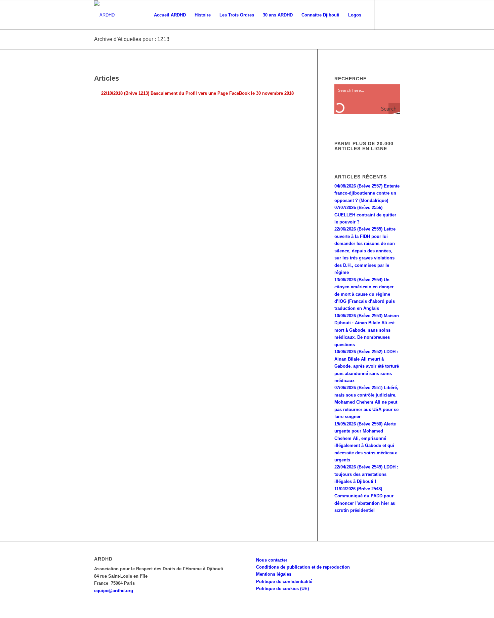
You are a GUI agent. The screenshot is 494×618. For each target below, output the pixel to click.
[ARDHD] (104, 15)
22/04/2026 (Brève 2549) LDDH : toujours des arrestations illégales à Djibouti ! (366, 474)
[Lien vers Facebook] (385, 15)
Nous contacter (271, 560)
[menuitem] (170, 15)
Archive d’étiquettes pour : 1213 (131, 39)
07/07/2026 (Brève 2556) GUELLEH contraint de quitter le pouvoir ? (365, 214)
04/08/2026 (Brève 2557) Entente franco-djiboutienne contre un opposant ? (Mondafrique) (367, 193)
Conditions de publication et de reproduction (303, 567)
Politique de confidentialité (284, 581)
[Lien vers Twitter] (395, 15)
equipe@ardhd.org (113, 590)
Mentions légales (273, 574)
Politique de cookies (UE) (282, 588)
